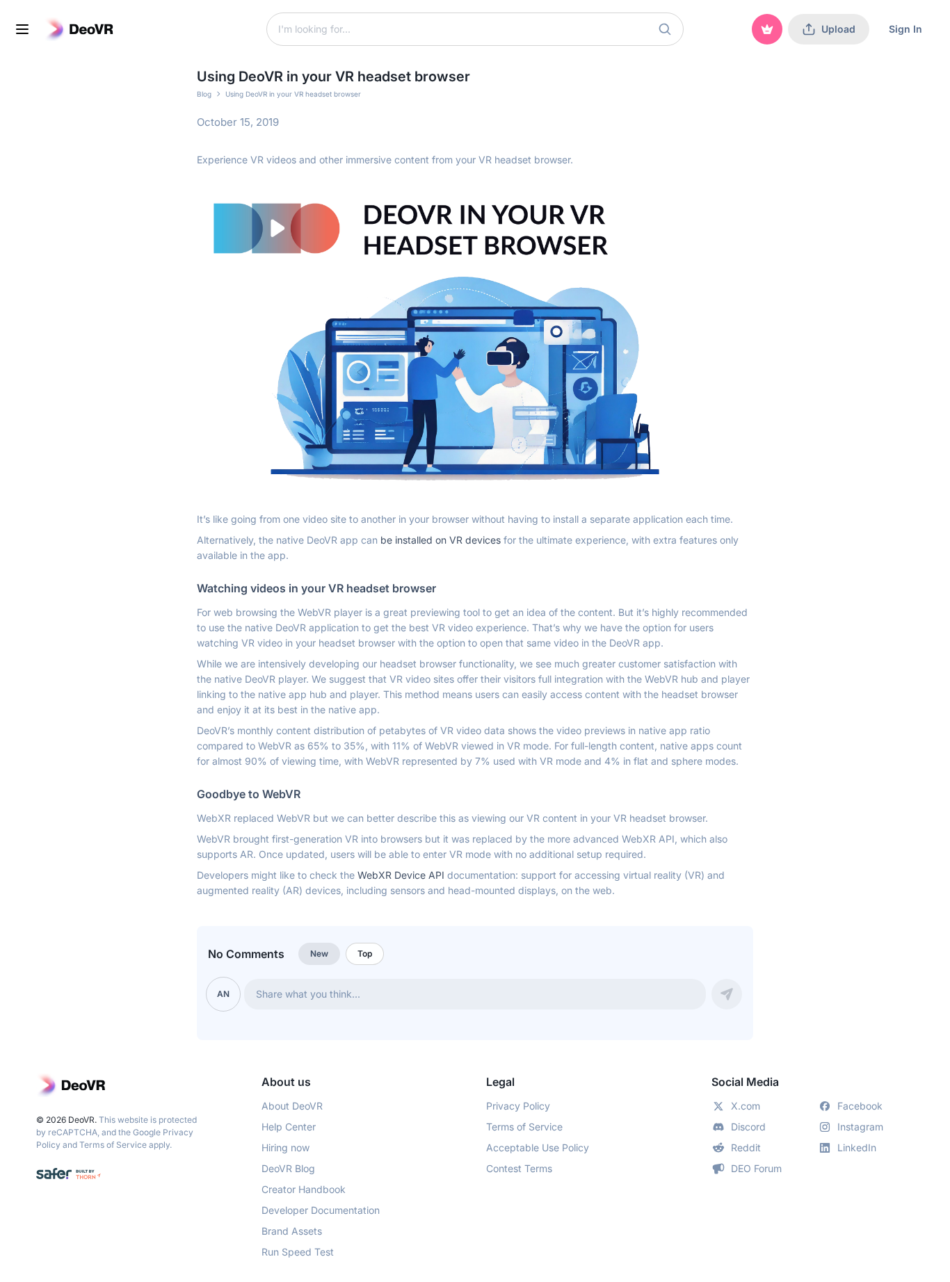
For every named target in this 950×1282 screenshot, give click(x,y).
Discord (748, 1127)
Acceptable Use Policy (537, 1147)
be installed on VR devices (440, 540)
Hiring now (285, 1147)
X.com (745, 1106)
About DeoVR (292, 1106)
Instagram (860, 1127)
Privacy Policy (518, 1106)
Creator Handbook (303, 1189)
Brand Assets (291, 1231)
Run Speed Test (297, 1252)
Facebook (860, 1106)
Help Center (288, 1127)
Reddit (746, 1147)
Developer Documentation (320, 1210)
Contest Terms (519, 1168)
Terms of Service (113, 1144)
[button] (665, 29)
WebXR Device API (400, 875)
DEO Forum (756, 1168)
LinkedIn (856, 1147)
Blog (204, 94)
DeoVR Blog (288, 1168)
